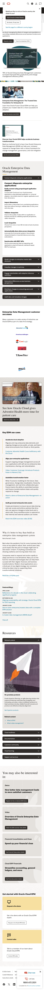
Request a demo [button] (8, 41)
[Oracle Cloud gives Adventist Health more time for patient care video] (22, 393)
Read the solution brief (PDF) (11, 114)
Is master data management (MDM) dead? (17, 615)
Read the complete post (10, 575)
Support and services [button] (11, 757)
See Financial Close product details (15, 852)
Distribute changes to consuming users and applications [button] (19, 290)
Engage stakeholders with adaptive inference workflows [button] (19, 274)
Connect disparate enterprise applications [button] (18, 178)
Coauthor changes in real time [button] (14, 267)
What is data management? (15, 723)
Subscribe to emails (7, 978)
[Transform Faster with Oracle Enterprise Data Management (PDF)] (22, 58)
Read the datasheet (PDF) (23, 41)
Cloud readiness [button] (10, 732)
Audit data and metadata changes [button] (16, 297)
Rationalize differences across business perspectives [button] (17, 282)
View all (5, 620)
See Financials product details (14, 879)
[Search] (28, 3)
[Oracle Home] (9, 3)
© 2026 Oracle (6, 971)
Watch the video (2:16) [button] (9, 419)
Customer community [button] (12, 745)
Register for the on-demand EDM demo (16, 801)
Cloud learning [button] (9, 751)
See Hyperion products (11, 710)
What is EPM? (11, 720)
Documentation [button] (10, 738)
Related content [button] (10, 640)
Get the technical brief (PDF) (11, 155)
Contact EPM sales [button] (13, 956)
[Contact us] (40, 3)
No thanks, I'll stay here (13, 22)
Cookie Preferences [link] (7, 974)
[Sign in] (36, 3)
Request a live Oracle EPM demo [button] (16, 923)
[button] (3, 3)
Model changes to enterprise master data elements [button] (18, 260)
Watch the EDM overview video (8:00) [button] (19, 519)
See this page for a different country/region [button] (19, 27)
